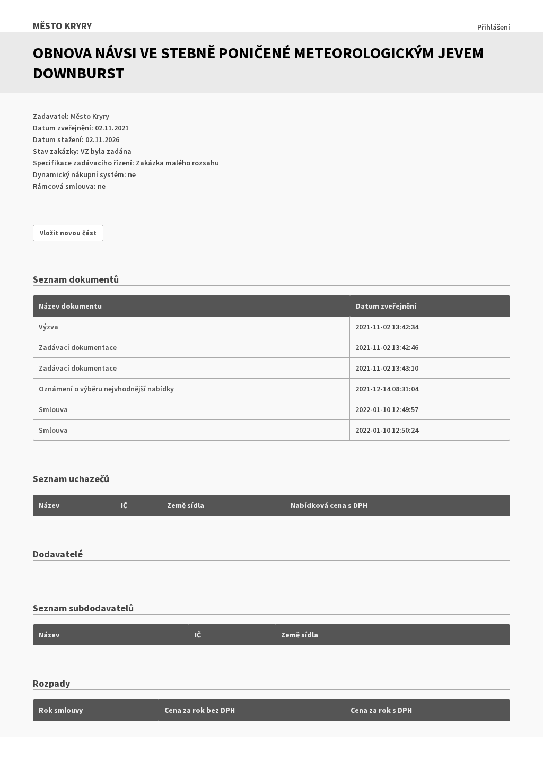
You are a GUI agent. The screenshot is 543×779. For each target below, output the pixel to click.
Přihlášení (493, 27)
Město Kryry (62, 26)
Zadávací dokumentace (78, 347)
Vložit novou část (68, 233)
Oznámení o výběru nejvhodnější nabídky (106, 388)
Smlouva (53, 409)
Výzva (48, 326)
